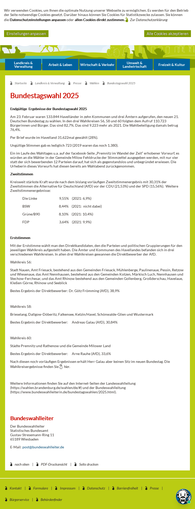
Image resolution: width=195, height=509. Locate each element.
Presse (154, 488)
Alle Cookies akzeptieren (167, 33)
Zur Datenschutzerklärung (149, 20)
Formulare (40, 488)
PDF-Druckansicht (54, 464)
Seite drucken (88, 464)
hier (66, 366)
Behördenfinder (51, 499)
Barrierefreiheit (127, 488)
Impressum (67, 488)
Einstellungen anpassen (26, 33)
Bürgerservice (19, 499)
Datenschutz (96, 488)
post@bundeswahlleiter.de (43, 447)
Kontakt (16, 488)
